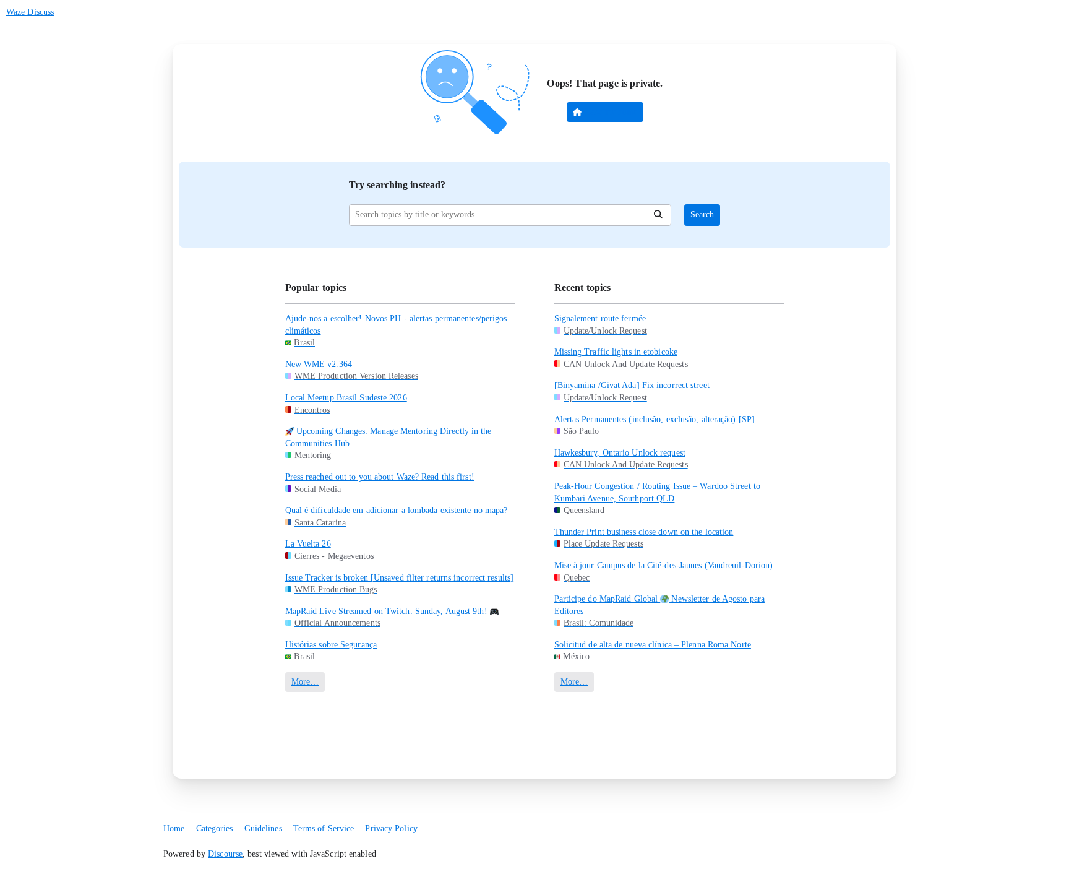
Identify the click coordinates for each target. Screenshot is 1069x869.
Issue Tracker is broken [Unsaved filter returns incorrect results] (399, 577)
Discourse (225, 853)
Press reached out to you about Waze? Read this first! (379, 477)
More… (305, 681)
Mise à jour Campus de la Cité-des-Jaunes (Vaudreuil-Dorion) (663, 565)
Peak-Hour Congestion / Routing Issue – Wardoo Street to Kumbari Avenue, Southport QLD (657, 492)
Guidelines (263, 828)
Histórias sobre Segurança (331, 644)
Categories (214, 828)
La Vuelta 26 (308, 543)
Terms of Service (323, 828)
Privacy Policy (391, 828)
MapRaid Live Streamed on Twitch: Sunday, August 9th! (387, 611)
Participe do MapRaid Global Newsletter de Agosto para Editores (659, 605)
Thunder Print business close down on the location (644, 532)
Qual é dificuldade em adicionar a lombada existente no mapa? (396, 510)
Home (173, 828)
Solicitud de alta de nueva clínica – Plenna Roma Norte (652, 644)
